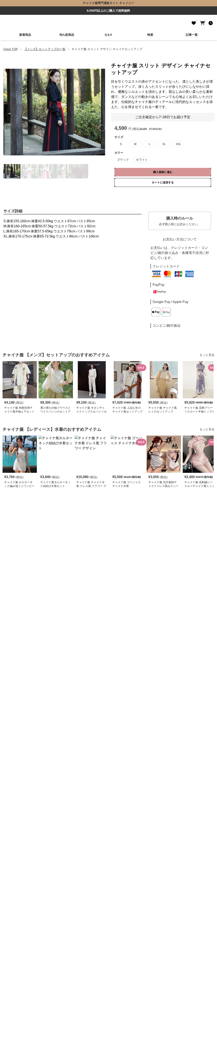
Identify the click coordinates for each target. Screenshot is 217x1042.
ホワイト (142, 159)
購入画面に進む (162, 172)
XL (164, 144)
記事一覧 (192, 34)
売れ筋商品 (66, 34)
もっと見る (207, 354)
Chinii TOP (10, 49)
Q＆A (108, 34)
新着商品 (25, 34)
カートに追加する (163, 182)
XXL (178, 144)
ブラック (123, 159)
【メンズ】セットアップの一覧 (44, 49)
